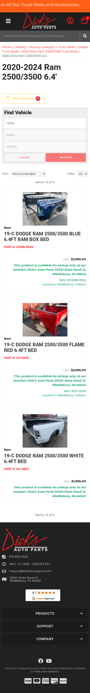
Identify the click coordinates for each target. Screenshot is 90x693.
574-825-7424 (18, 556)
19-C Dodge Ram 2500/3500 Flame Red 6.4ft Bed (44, 347)
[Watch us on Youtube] (49, 661)
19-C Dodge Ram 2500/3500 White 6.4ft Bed (44, 458)
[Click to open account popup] (70, 20)
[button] (45, 35)
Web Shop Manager (47, 671)
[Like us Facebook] (40, 661)
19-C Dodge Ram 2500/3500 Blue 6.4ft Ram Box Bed (42, 236)
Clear (24, 157)
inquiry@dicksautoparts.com (30, 571)
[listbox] (45, 123)
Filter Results (25, 98)
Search (66, 157)
